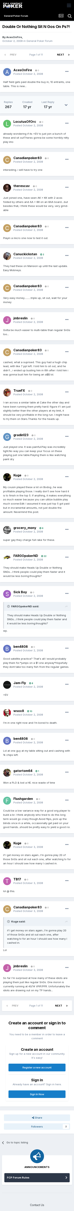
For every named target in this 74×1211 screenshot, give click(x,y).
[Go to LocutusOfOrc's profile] (7, 124)
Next (60, 54)
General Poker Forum (39, 40)
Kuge (17, 475)
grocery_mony (24, 528)
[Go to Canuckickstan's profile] (7, 256)
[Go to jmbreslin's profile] (7, 320)
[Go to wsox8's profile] (7, 713)
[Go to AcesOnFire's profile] (7, 72)
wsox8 (18, 711)
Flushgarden (23, 799)
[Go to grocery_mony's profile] (7, 530)
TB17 (17, 879)
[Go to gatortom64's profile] (7, 773)
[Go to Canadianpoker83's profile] (7, 160)
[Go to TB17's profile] (7, 881)
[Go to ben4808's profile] (7, 649)
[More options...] (67, 71)
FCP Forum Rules (18, 1177)
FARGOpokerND (25, 556)
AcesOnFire (14, 37)
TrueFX (19, 390)
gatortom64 (22, 771)
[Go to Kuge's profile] (7, 477)
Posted (28, 73)
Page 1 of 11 (36, 54)
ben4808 (20, 647)
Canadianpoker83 (27, 158)
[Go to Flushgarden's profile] (7, 801)
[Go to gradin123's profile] (7, 437)
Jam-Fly (19, 683)
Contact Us (37, 1205)
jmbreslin (20, 318)
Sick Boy (20, 592)
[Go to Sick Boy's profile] (7, 594)
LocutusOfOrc (24, 122)
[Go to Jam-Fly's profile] (7, 685)
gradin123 (20, 435)
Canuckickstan (25, 254)
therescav (21, 186)
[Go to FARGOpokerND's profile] (7, 558)
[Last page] (69, 55)
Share (38, 1117)
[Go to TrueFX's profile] (7, 392)
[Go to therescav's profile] (7, 188)
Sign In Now (37, 1094)
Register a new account (37, 1067)
